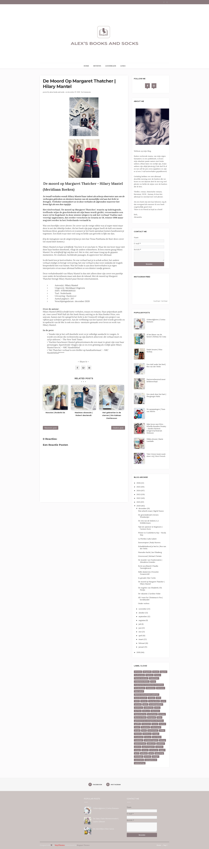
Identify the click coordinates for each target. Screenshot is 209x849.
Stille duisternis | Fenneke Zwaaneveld (148, 573)
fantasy (162, 714)
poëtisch (160, 743)
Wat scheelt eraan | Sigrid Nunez (151, 511)
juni (140, 628)
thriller (147, 757)
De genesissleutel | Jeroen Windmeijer (148, 516)
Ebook (155, 672)
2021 (139, 502)
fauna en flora (140, 717)
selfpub (144, 753)
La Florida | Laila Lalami (147, 539)
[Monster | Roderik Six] (55, 397)
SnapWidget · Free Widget (160, 301)
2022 (139, 498)
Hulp (153, 681)
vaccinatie (139, 760)
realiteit (159, 747)
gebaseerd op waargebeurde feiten (149, 721)
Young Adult (154, 701)
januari (142, 647)
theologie (138, 757)
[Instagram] (154, 85)
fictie (159, 717)
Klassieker (151, 688)
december (143, 508)
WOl (158, 698)
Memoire (160, 688)
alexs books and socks (57, 92)
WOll (137, 701)
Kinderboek (139, 688)
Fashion (149, 675)
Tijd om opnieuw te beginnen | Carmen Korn (150, 528)
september (143, 616)
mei (140, 632)
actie (163, 701)
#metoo (138, 672)
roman (145, 750)
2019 (139, 652)
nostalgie (138, 740)
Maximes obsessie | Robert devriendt (83, 414)
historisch (146, 724)
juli (140, 624)
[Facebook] (147, 85)
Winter (144, 701)
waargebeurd (150, 760)
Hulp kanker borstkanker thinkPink (149, 685)
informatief (155, 727)
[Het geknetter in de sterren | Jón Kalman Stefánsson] (111, 397)
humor (162, 724)
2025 (139, 487)
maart (141, 639)
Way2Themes (60, 845)
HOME (86, 66)
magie (155, 734)
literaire (138, 734)
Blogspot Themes (83, 845)
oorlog (162, 740)
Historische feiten (142, 681)
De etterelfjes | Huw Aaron (103, 829)
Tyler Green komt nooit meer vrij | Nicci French (156, 455)
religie (137, 750)
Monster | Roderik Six (55, 413)
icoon (137, 727)
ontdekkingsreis (151, 740)
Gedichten (154, 678)
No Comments (86, 92)
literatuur (147, 734)
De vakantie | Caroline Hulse (149, 594)
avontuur (138, 708)
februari (142, 643)
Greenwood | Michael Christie (150, 556)
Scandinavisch (140, 698)
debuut (146, 711)
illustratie (145, 727)
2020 (139, 506)
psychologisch (148, 747)
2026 (139, 483)
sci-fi (136, 753)
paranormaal (140, 743)
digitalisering (140, 714)
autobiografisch (156, 704)
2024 (139, 490)
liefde (162, 730)
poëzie (137, 747)
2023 (139, 494)
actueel (138, 704)
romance (153, 750)
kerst (144, 730)
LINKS (122, 66)
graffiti (137, 724)
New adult (139, 691)
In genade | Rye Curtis (147, 578)
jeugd (137, 730)
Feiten (157, 675)
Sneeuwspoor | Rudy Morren (149, 542)
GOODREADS (110, 66)
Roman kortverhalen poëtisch (146, 695)
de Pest (138, 711)
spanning (159, 753)
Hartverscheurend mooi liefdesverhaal (156, 380)
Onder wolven (143, 603)
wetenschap (140, 763)
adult (145, 704)
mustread (139, 737)
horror (154, 724)
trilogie (155, 757)
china (157, 708)
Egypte (163, 672)
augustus (142, 620)
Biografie (147, 672)
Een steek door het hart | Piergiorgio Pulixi (156, 395)
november (143, 609)
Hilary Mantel (71, 285)
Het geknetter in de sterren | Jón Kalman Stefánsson (111, 415)
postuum (151, 743)
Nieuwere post (50, 428)
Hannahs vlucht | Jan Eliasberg (150, 552)
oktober (142, 613)
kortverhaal (152, 730)
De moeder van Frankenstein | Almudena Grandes (150, 561)
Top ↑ (165, 845)
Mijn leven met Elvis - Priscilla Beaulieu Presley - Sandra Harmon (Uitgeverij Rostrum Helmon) (156, 428)
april (141, 635)
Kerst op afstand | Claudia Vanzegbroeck (148, 567)
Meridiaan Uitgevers (75, 288)
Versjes (151, 698)
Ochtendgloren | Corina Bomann (106, 808)
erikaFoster (152, 714)
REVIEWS (97, 66)
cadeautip (149, 708)
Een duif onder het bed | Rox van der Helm (156, 365)
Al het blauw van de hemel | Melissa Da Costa (156, 335)
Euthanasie (139, 675)
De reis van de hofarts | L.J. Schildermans (148, 522)
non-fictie (156, 737)
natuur (147, 737)
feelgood (151, 717)
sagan (162, 750)
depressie (155, 711)
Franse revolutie (141, 678)
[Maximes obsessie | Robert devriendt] (83, 397)
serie (151, 753)
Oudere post (118, 428)
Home (159, 845)
